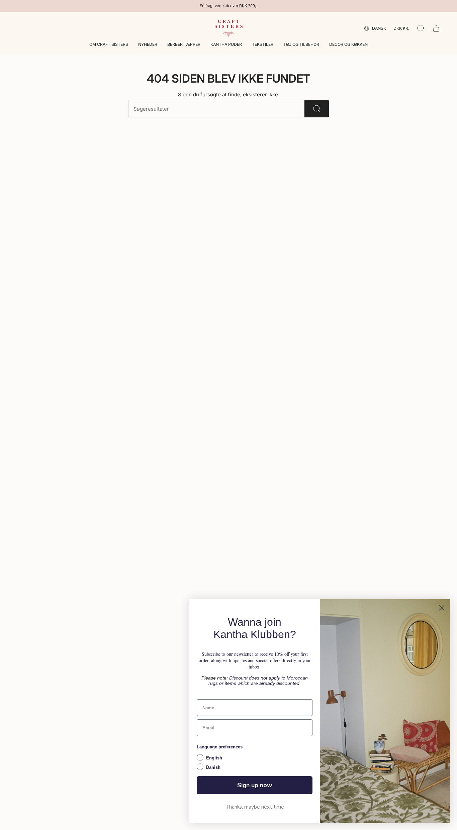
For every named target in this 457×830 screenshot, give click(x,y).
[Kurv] (436, 28)
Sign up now (254, 785)
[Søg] (316, 108)
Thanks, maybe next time (254, 807)
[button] (108, 45)
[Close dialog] (442, 608)
